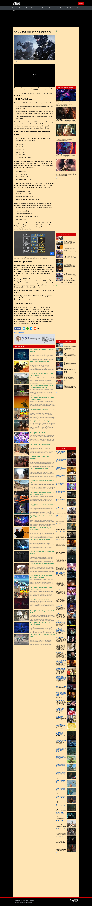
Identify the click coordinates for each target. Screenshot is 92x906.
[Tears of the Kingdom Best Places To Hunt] (71, 783)
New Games (19, 7)
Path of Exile (66, 362)
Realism (77, 7)
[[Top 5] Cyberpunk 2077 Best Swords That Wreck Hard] (71, 847)
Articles (53, 7)
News (32, 7)
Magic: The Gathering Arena (69, 278)
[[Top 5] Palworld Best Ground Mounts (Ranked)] (71, 823)
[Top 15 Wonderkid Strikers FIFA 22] (71, 719)
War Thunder (66, 380)
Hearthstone (66, 259)
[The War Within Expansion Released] (71, 606)
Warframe (65, 385)
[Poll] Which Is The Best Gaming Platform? (64, 101)
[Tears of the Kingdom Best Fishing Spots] (71, 791)
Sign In (81, 3)
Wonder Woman (59, 171)
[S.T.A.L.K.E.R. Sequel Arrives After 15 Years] (71, 526)
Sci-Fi (48, 7)
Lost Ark (65, 273)
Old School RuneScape (68, 348)
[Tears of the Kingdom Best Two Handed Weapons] (71, 767)
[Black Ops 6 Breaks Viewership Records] (71, 462)
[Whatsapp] (27, 328)
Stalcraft (65, 371)
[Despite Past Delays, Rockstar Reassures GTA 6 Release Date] (71, 566)
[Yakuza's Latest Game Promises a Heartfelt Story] (71, 502)
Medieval (72, 7)
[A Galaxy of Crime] (71, 614)
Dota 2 (65, 268)
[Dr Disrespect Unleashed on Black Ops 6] (71, 470)
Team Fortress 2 (67, 376)
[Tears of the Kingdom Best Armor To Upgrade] (71, 799)
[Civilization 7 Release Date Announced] (71, 558)
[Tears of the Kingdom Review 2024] (71, 727)
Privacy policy (25, 900)
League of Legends (67, 264)
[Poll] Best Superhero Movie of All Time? (64, 136)
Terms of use (31, 900)
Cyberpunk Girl (59, 154)
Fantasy (44, 7)
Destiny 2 (65, 353)
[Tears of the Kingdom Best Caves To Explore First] (71, 807)
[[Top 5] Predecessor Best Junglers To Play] (71, 831)
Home (13, 7)
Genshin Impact (67, 255)
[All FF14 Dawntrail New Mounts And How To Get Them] (71, 671)
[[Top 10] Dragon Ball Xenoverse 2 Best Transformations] (71, 711)
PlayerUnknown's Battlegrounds (70, 366)
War (58, 7)
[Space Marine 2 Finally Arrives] (71, 510)
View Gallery (51, 254)
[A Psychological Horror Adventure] (71, 518)
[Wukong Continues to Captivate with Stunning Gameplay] (71, 598)
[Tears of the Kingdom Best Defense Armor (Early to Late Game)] (71, 751)
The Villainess (59, 119)
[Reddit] (35, 328)
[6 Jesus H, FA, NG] (71, 646)
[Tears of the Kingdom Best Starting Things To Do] (71, 735)
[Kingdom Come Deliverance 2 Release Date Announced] (71, 550)
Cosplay (83, 7)
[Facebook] (17, 328)
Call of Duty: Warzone (68, 241)
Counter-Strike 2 (67, 245)
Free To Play (27, 7)
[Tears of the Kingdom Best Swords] (71, 775)
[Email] (38, 328)
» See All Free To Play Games (66, 282)
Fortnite (65, 250)
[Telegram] (24, 328)
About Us (20, 900)
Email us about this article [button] (19, 332)
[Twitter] (31, 328)
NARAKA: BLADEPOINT (68, 344)
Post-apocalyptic (64, 7)
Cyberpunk (38, 7)
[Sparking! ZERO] (71, 486)
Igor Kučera (18, 61)
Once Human (66, 357)
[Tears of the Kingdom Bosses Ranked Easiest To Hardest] (71, 759)
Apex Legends (66, 236)
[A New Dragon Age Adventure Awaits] (71, 590)
